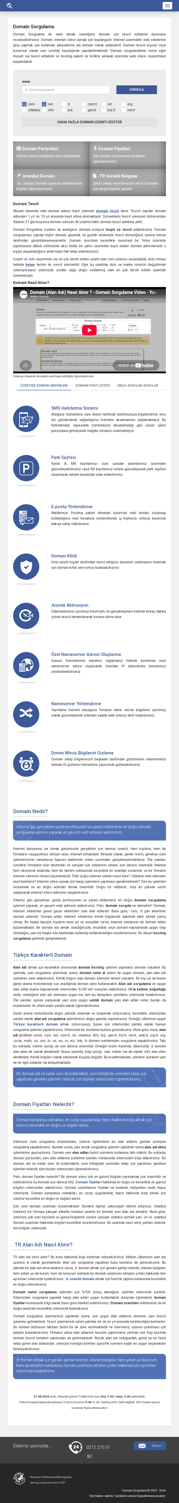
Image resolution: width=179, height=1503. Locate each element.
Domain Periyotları (40, 148)
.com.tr (92, 104)
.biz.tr (111, 110)
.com (31, 104)
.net (50, 104)
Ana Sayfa (9, 5)
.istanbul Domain (38, 176)
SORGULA (136, 89)
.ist (109, 104)
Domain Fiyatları (114, 148)
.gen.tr (91, 110)
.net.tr (131, 110)
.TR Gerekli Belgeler (118, 176)
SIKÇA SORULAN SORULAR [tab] (137, 386)
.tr (68, 104)
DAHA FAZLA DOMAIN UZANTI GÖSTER (89, 122)
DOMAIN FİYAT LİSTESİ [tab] (93, 386)
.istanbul (34, 110)
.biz (70, 110)
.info (50, 110)
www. (26, 81)
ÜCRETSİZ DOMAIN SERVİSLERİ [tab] (44, 386)
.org (130, 104)
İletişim (156, 1445)
